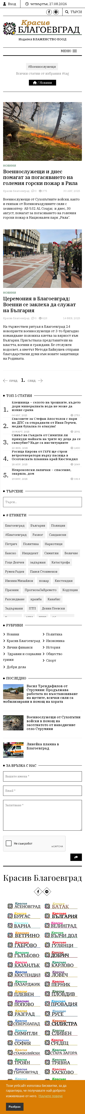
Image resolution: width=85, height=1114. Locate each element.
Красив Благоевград (16, 191)
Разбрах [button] (15, 1106)
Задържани (14, 608)
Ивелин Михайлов (19, 581)
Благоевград (15, 525)
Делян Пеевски (53, 608)
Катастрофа (61, 562)
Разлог (38, 535)
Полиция (58, 525)
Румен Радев (14, 571)
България (38, 525)
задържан (38, 562)
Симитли (51, 553)
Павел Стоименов (43, 571)
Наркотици (54, 544)
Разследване (15, 599)
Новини (46, 83)
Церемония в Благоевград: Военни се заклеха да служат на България (39, 304)
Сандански (57, 535)
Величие (71, 553)
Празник (12, 590)
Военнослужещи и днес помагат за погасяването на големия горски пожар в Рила (40, 177)
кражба (36, 599)
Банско (10, 553)
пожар (44, 581)
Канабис (54, 599)
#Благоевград (16, 535)
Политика (31, 544)
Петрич (11, 544)
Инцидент (30, 553)
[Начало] (35, 83)
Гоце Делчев (14, 562)
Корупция (70, 590)
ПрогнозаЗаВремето (41, 590)
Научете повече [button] (51, 1096)
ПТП (32, 608)
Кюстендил (64, 581)
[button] (69, 51)
